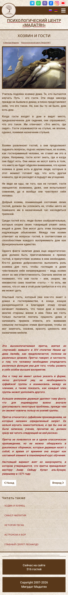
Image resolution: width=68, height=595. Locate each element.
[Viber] (44, 3)
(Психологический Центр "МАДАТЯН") (27, 43)
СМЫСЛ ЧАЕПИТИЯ (15, 515)
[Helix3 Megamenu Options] (63, 10)
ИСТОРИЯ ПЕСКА (14, 525)
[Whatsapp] (38, 3)
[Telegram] (32, 3)
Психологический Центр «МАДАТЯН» (34, 22)
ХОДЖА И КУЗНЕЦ (14, 505)
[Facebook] (51, 3)
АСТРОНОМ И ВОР (15, 534)
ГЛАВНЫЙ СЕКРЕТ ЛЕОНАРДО (21, 544)
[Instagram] (57, 3)
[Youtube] (63, 3)
